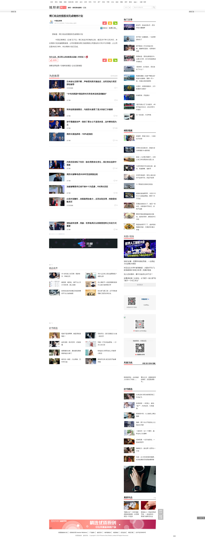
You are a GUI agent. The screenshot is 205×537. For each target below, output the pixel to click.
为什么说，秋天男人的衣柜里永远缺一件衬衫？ (67, 57)
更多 (135, 2)
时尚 (90, 2)
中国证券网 (58, 21)
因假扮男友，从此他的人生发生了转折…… (131, 378)
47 (116, 181)
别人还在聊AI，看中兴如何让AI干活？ (138, 274)
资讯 (56, 2)
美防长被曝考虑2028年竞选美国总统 (82, 174)
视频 (60, 2)
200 (116, 128)
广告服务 (92, 532)
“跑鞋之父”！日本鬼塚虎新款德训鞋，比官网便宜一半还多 (131, 514)
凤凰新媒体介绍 (62, 532)
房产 (99, 2)
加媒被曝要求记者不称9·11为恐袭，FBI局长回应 (87, 186)
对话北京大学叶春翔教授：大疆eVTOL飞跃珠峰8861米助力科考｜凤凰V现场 (139, 269)
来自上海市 (65, 23)
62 (116, 116)
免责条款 (115, 532)
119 (116, 140)
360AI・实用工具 (109, 28)
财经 (76, 2)
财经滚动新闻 (77, 7)
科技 (103, 2)
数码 (130, 2)
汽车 (94, 2)
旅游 (117, 2)
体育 (85, 2)
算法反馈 (114, 76)
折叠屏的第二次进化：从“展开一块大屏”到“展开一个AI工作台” (140, 279)
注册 (141, 2)
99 (116, 193)
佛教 (121, 2)
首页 (51, 2)
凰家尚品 (128, 497)
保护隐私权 (107, 532)
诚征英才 (99, 532)
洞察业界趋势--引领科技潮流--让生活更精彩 (65, 65)
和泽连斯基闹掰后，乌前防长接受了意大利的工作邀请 (90, 109)
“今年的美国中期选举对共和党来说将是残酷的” (87, 93)
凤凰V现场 (129, 236)
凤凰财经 (144, 299)
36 (116, 229)
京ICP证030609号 (141, 532)
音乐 (147, 363)
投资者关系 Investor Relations (78, 532)
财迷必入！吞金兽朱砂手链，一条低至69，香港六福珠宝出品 (148, 514)
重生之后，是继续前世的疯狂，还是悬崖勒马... (148, 379)
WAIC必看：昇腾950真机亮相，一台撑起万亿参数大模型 (139, 262)
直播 (65, 2)
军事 (108, 2)
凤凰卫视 (70, 2)
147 (116, 168)
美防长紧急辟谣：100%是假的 (80, 134)
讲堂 (143, 363)
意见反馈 (123, 532)
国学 (126, 2)
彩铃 (150, 363)
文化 (112, 2)
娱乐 (81, 2)
